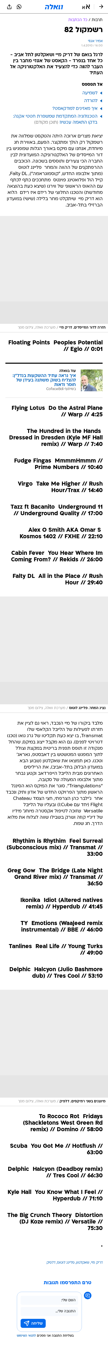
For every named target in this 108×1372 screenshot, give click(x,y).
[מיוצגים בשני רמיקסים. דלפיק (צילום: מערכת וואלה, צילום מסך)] (54, 1048)
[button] (86, 7)
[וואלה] (54, 6)
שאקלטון (82, 1262)
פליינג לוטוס (66, 1262)
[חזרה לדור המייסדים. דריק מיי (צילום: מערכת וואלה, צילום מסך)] (54, 274)
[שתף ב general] (9, 7)
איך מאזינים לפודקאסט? (74, 109)
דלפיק (51, 1262)
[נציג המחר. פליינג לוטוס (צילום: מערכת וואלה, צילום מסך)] (54, 654)
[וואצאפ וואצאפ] (19, 6)
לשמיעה (89, 93)
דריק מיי (97, 1262)
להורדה (90, 101)
